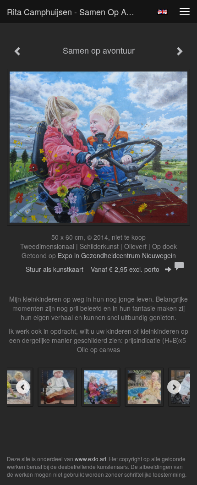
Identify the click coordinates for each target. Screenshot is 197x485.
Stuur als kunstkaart (92, 269)
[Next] (174, 387)
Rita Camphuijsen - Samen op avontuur (75, 11)
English (162, 12)
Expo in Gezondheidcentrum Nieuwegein (117, 255)
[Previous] (23, 387)
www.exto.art (90, 459)
